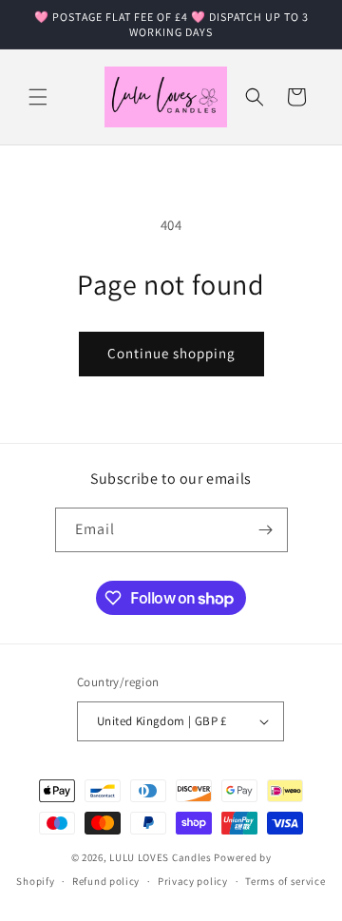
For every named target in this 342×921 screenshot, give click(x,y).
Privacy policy (193, 881)
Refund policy (106, 881)
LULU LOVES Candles (160, 857)
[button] (38, 97)
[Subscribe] (266, 530)
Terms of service (285, 881)
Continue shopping (171, 353)
